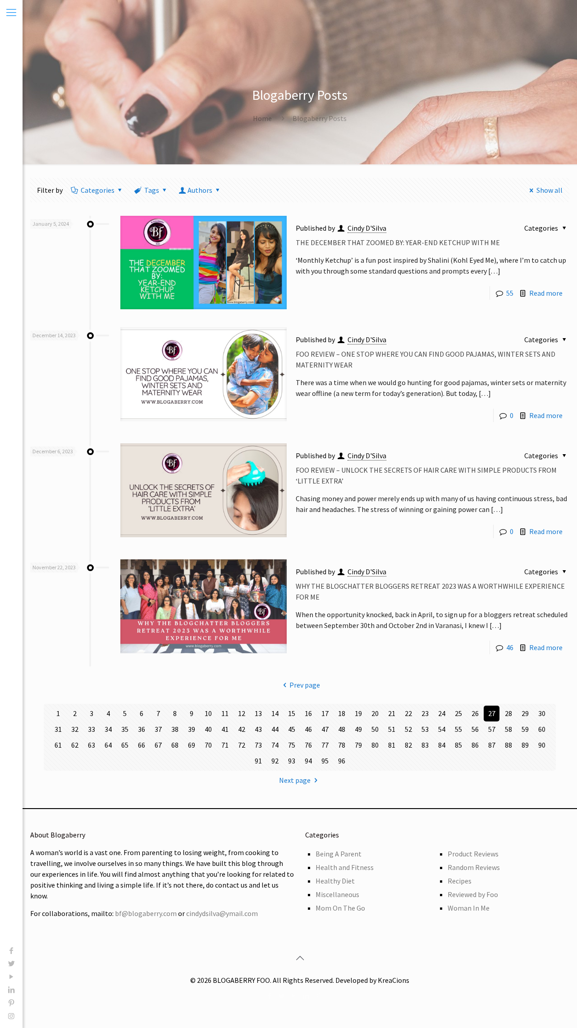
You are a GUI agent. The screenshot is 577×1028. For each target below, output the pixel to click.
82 (408, 744)
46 (509, 647)
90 (541, 744)
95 (325, 760)
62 (74, 744)
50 (375, 729)
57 (491, 729)
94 (308, 760)
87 (491, 744)
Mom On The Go (340, 907)
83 (425, 744)
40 (208, 729)
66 (141, 744)
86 (475, 744)
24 (441, 713)
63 (91, 744)
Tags (151, 190)
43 (258, 729)
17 (325, 713)
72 (241, 744)
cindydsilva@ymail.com (222, 913)
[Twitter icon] (11, 963)
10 (208, 713)
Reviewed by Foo (473, 894)
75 (291, 744)
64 (108, 744)
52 (408, 729)
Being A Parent (339, 853)
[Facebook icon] (11, 950)
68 (175, 744)
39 (191, 729)
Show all (549, 190)
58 (508, 729)
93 (291, 760)
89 (525, 744)
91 (258, 760)
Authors (200, 190)
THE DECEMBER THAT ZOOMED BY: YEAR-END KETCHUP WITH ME (398, 242)
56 (475, 729)
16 (308, 713)
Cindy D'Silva (367, 228)
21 (391, 713)
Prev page (304, 684)
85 (458, 744)
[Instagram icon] (11, 1015)
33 (91, 729)
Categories (97, 190)
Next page (295, 780)
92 (275, 760)
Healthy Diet (335, 880)
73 (258, 744)
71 (225, 744)
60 (541, 729)
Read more (546, 293)
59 (525, 729)
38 (175, 729)
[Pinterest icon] (11, 1002)
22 (408, 713)
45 (291, 729)
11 (225, 713)
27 (491, 713)
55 (509, 293)
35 (124, 729)
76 (308, 744)
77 (325, 744)
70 (208, 744)
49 (358, 729)
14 (275, 713)
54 (441, 729)
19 (358, 713)
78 (341, 744)
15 (291, 713)
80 (375, 744)
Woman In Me (469, 907)
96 (341, 760)
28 (508, 713)
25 (458, 713)
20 (375, 713)
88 (508, 744)
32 (74, 729)
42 (241, 729)
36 (141, 729)
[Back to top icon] (299, 958)
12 (241, 713)
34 (108, 729)
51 (391, 729)
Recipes (460, 880)
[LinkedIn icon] (11, 989)
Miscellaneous (337, 894)
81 (391, 744)
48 (341, 729)
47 (325, 729)
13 (258, 713)
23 (425, 713)
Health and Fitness (345, 867)
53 (425, 729)
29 (525, 713)
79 (358, 744)
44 (275, 729)
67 (158, 744)
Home (262, 118)
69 (191, 744)
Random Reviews (474, 867)
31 (58, 729)
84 (441, 744)
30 (541, 713)
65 (124, 744)
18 (341, 713)
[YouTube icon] (11, 976)
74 (275, 744)
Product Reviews (473, 853)
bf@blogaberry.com (146, 913)
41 (225, 729)
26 (475, 713)
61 (58, 744)
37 (158, 729)
